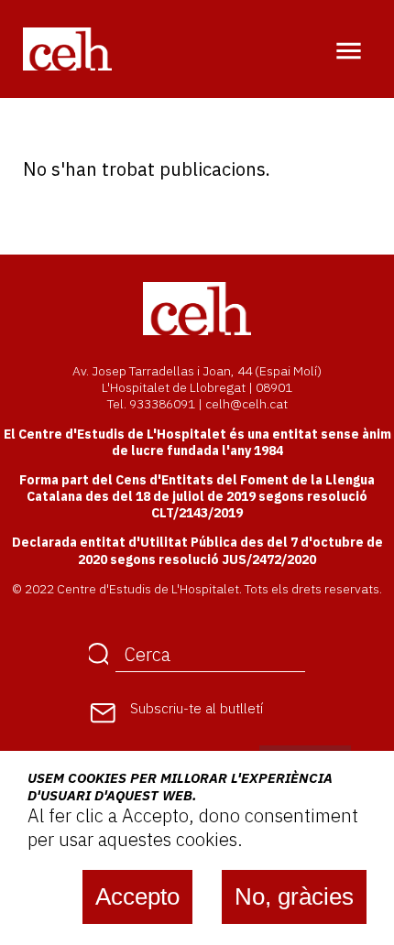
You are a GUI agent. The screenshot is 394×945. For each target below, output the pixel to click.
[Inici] (67, 48)
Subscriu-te (196, 708)
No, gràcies (294, 896)
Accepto (137, 896)
